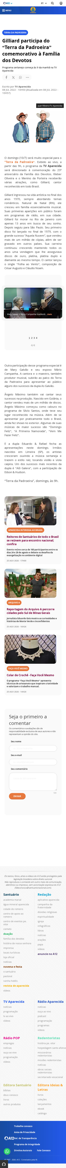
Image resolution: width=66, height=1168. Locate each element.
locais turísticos (11, 952)
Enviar (17, 796)
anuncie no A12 (47, 954)
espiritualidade (46, 916)
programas (43, 1025)
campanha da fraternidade (45, 906)
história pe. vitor (46, 1043)
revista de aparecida (16, 985)
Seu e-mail (16, 755)
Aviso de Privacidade (24, 1132)
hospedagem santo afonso (52, 1047)
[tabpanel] (33, 303)
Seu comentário (19, 768)
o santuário (9, 971)
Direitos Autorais (23, 1150)
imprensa (8, 947)
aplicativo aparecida (48, 899)
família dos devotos (13, 938)
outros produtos (12, 1104)
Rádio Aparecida (51, 1001)
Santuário (11, 894)
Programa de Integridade (27, 1144)
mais (49, 314)
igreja (41, 921)
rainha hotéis (10, 980)
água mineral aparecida (16, 904)
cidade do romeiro (13, 909)
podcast (42, 1016)
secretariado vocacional (50, 1077)
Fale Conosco (43, 1150)
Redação (44, 894)
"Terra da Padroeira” (19, 162)
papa (40, 944)
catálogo (42, 1113)
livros (6, 1099)
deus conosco (10, 1094)
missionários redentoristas (45, 1054)
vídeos (6, 990)
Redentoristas (49, 1038)
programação (10, 1011)
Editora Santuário (17, 1085)
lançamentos (44, 1104)
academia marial (12, 899)
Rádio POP (11, 1038)
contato (7, 928)
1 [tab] (29, 337)
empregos (8, 1043)
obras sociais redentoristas (45, 1071)
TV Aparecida (13, 1001)
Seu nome (16, 741)
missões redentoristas (49, 1060)
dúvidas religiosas (47, 912)
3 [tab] (34, 337)
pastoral (7, 976)
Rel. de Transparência (25, 1138)
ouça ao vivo (44, 1011)
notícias (7, 961)
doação (8, 934)
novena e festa (12, 966)
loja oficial (8, 957)
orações (42, 939)
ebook (41, 1108)
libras (41, 930)
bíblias (7, 1090)
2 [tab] (31, 337)
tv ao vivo (8, 1016)
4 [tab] (36, 337)
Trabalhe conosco (23, 1126)
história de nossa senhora (17, 943)
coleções (42, 1099)
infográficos (44, 925)
